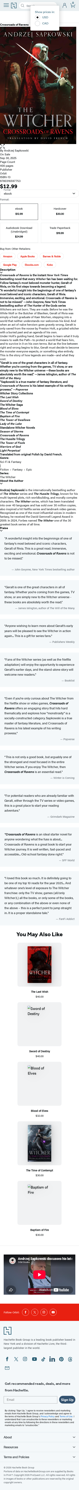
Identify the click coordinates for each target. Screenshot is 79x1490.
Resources (11, 1447)
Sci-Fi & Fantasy (10, 462)
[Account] (65, 5)
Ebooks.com (32, 264)
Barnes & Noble (52, 256)
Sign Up (67, 1399)
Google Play (10, 264)
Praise (4, 528)
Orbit (3, 173)
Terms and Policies (16, 1457)
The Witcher (8, 477)
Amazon (7, 256)
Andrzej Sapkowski (16, 150)
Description (7, 269)
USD (45, 17)
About (8, 1437)
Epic (29, 469)
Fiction (4, 469)
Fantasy (17, 469)
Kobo (50, 264)
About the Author (11, 480)
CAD (45, 23)
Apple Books (27, 256)
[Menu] (6, 5)
